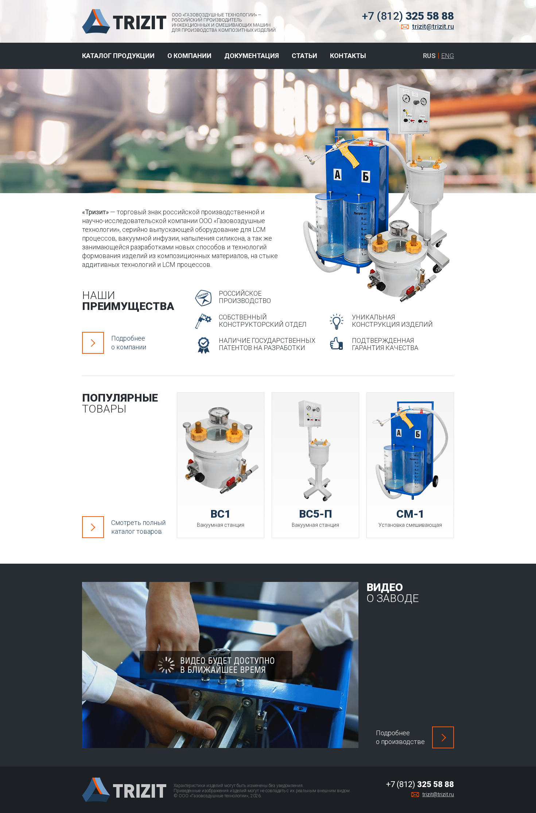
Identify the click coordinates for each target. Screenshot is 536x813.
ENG (447, 56)
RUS (429, 56)
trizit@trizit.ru (433, 26)
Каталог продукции (118, 56)
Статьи (304, 56)
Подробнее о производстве (400, 737)
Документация (251, 56)
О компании (189, 56)
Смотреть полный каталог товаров (138, 527)
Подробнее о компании (128, 342)
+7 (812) (408, 15)
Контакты (348, 56)
